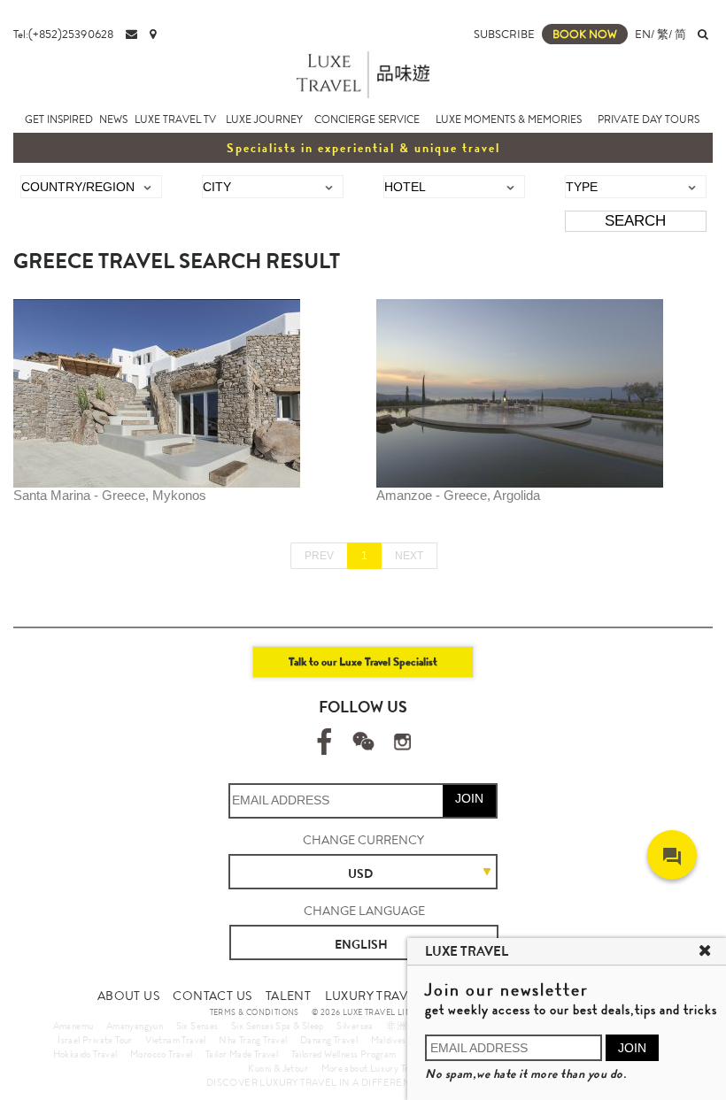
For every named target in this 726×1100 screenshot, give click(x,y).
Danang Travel (329, 1040)
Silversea (355, 1026)
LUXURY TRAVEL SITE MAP (402, 995)
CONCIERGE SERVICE (367, 119)
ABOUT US (128, 995)
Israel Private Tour (95, 1040)
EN (643, 34)
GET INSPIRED (59, 119)
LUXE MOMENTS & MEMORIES (509, 119)
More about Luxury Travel (373, 1068)
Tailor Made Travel (241, 1054)
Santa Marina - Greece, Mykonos (109, 495)
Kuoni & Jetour (278, 1068)
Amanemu (73, 1026)
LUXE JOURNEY (264, 119)
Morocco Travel (161, 1054)
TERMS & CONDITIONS (254, 1012)
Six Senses (197, 1026)
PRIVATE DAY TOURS (648, 119)
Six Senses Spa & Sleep (277, 1026)
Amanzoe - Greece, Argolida (458, 495)
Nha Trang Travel (253, 1040)
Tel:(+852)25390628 (63, 34)
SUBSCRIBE (504, 34)
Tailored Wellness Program (344, 1054)
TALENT (288, 995)
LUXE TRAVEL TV (175, 119)
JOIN (469, 798)
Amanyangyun (134, 1026)
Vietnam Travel (175, 1040)
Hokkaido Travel (85, 1054)
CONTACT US (212, 995)
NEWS (113, 119)
